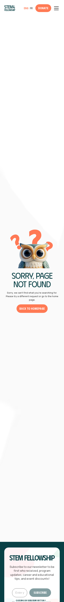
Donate (43, 8)
